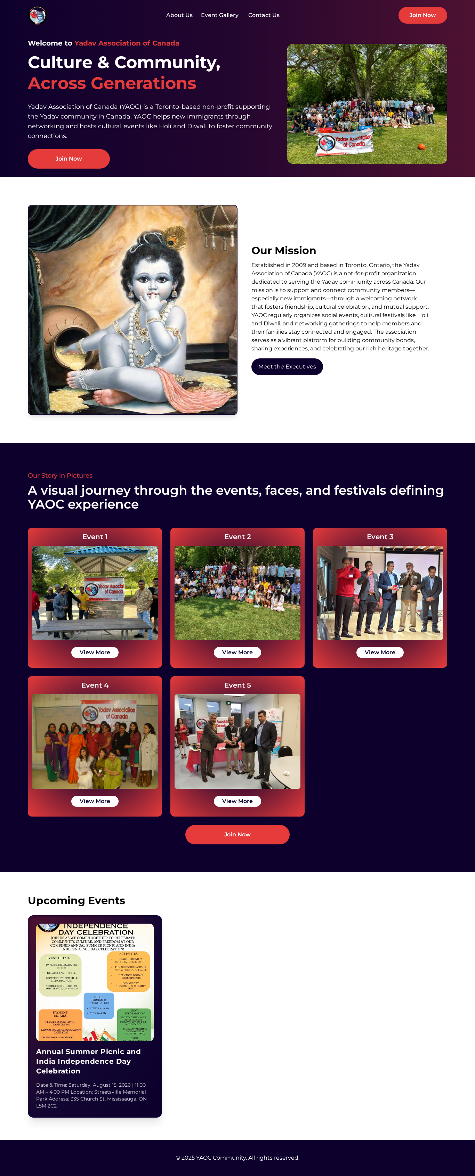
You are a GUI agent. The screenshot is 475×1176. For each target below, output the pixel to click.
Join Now (423, 15)
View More (95, 652)
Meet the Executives (287, 366)
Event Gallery (220, 15)
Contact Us (263, 15)
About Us (179, 15)
